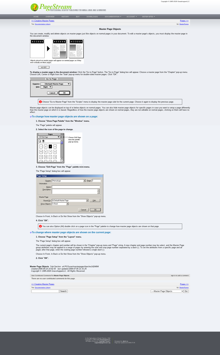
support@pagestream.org (102, 342)
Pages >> (184, 21)
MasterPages (184, 24)
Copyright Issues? (104, 341)
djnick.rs (125, 341)
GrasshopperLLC (105, 339)
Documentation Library (42, 24)
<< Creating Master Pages (42, 21)
